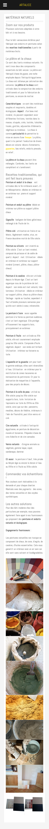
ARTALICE (25, 5)
